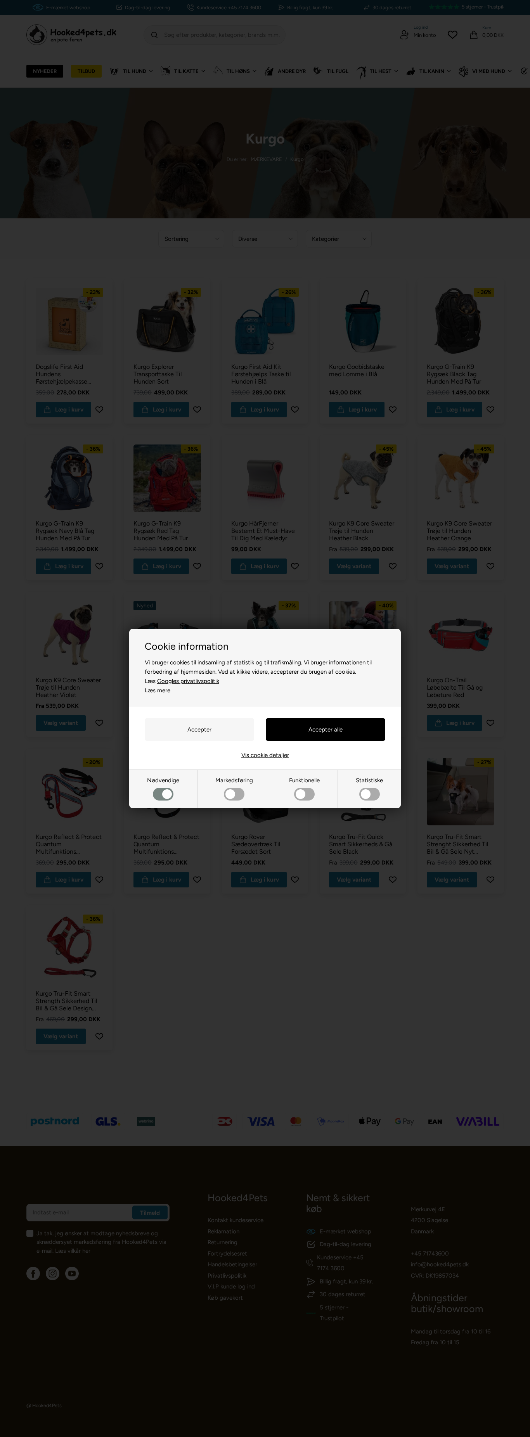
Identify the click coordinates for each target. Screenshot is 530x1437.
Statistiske (369, 780)
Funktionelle (304, 780)
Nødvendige (163, 780)
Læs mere (157, 690)
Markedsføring (234, 780)
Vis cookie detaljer (265, 755)
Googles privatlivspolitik (188, 681)
